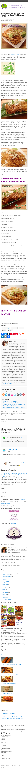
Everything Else (5, 581)
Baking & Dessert (6, 574)
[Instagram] (20, 394)
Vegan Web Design (9, 768)
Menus (3, 586)
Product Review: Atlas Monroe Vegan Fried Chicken (13, 716)
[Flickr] (12, 394)
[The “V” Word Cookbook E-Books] (12, 626)
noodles (21, 411)
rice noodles (12, 413)
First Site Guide (21, 506)
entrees (10, 411)
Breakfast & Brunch (6, 576)
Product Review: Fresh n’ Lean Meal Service (12, 720)
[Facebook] (9, 394)
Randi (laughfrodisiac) (12, 450)
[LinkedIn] (15, 394)
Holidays (4, 582)
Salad (3, 589)
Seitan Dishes (5, 591)
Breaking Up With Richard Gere (9, 683)
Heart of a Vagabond (5, 503)
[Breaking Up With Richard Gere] (7, 691)
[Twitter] (6, 394)
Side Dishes (5, 592)
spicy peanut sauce (21, 413)
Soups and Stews (6, 596)
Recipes (10, 20)
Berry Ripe (13, 523)
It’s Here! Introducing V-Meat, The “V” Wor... (12, 664)
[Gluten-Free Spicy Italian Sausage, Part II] (7, 682)
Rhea (3, 19)
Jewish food (5, 584)
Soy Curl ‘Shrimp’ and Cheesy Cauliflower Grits (12, 718)
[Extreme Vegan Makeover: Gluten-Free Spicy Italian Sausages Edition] (7, 662)
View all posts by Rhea (7, 383)
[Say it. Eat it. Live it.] (14, 8)
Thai (2, 415)
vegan (5, 415)
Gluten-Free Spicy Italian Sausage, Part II (11, 674)
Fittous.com (22, 499)
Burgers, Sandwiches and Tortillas (9, 578)
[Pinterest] (23, 394)
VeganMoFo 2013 (14, 54)
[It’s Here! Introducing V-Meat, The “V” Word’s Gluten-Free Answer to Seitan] (7, 672)
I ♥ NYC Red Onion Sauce (8, 693)
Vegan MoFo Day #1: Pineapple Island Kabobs (11, 418)
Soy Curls (4, 597)
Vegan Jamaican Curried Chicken (9, 715)
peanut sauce (4, 413)
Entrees (6, 20)
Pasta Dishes (5, 587)
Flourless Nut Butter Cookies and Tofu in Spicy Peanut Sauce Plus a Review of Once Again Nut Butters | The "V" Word (14, 474)
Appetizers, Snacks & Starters (9, 573)
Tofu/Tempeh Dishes (6, 599)
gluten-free (15, 411)
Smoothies (4, 594)
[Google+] (18, 394)
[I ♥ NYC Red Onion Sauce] (7, 701)
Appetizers (5, 411)
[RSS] (3, 394)
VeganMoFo (11, 415)
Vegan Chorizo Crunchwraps (8, 713)
